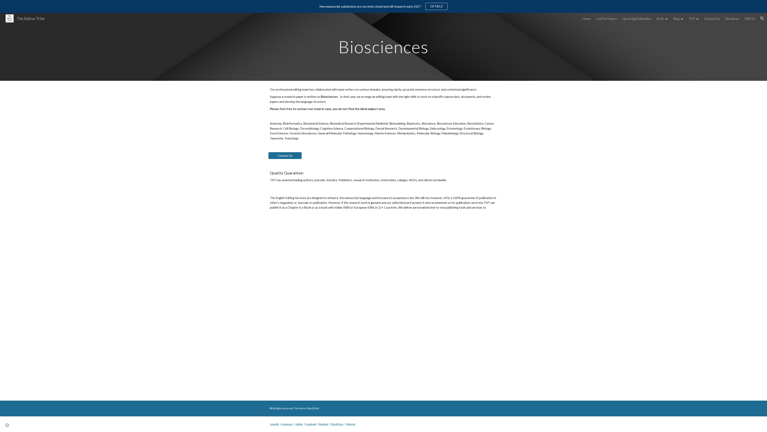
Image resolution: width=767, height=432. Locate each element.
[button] (762, 18)
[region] (383, 6)
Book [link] (660, 18)
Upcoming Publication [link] (636, 18)
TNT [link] (692, 18)
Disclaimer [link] (732, 18)
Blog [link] (676, 18)
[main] (383, 47)
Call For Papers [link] (606, 18)
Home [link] (586, 18)
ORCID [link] (750, 18)
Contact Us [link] (712, 18)
